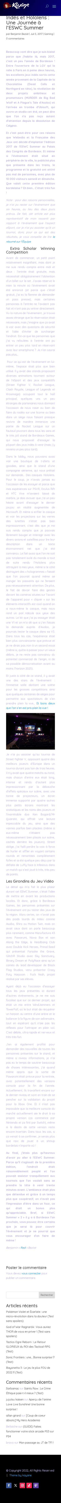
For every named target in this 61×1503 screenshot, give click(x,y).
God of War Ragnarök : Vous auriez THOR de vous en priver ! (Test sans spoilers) (28, 1331)
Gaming (48, 34)
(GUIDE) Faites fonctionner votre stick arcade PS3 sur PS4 (30, 1431)
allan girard (13, 1415)
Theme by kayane (20, 1475)
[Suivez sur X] (15, 1485)
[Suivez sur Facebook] (9, 1485)
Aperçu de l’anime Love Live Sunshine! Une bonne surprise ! (28, 1404)
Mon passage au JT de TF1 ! (36, 1442)
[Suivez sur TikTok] (29, 1485)
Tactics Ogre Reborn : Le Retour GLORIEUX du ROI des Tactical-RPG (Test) (28, 1346)
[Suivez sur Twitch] (36, 1485)
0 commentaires (15, 38)
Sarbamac (12, 1388)
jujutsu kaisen (15, 1399)
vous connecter (31, 1273)
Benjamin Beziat (20, 34)
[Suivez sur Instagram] (22, 1485)
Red (23, 1247)
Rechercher (47, 1295)
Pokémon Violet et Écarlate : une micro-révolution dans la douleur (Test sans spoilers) (30, 1316)
